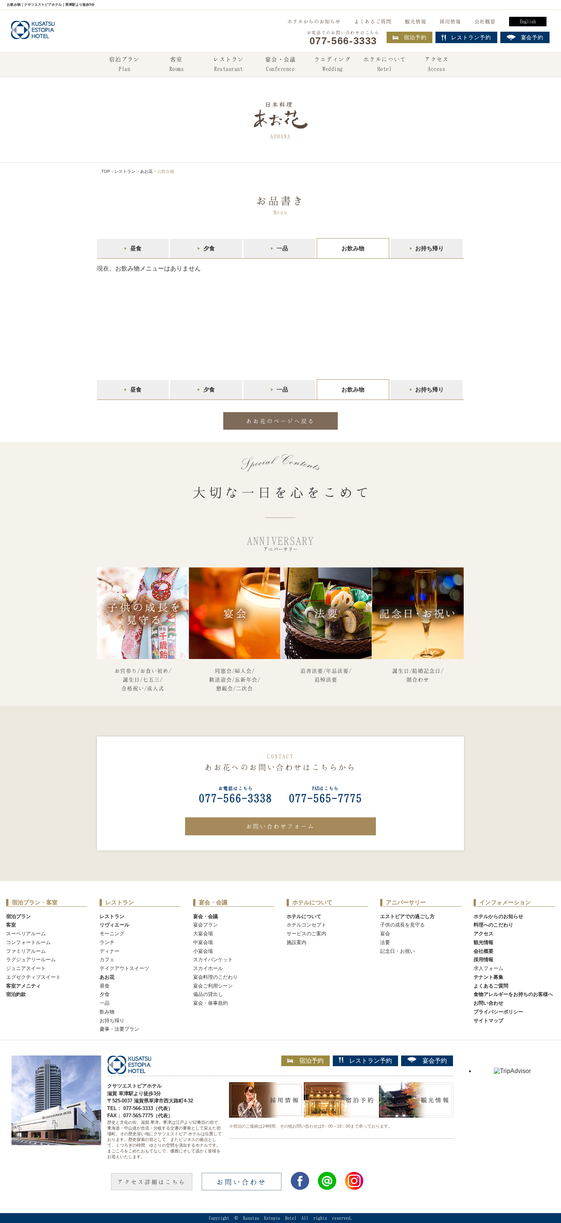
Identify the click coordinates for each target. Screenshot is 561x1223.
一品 (282, 248)
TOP (105, 171)
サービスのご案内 (306, 933)
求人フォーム (488, 968)
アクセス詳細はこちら (151, 1182)
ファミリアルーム (26, 951)
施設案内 (296, 942)
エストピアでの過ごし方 (407, 916)
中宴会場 (203, 942)
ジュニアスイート (26, 968)
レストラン (228, 64)
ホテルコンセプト (306, 925)
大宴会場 (203, 933)
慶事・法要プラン (119, 1029)
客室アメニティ (23, 986)
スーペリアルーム (26, 933)
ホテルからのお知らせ (314, 21)
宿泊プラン (124, 64)
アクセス (436, 64)
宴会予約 (434, 1060)
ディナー (109, 951)
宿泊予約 (415, 37)
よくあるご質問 (373, 21)
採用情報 (450, 21)
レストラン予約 (370, 1060)
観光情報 (415, 21)
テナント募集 (488, 977)
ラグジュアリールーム (31, 959)
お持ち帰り (429, 248)
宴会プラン (205, 925)
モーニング (112, 933)
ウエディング (332, 64)
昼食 (136, 248)
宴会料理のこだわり (215, 977)
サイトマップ (488, 1020)
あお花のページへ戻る (280, 421)
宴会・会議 (280, 64)
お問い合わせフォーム (280, 826)
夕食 (209, 248)
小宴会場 (203, 951)
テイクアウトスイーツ (124, 968)
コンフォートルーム (28, 942)
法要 (385, 942)
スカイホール (208, 968)
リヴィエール (114, 925)
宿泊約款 (16, 994)
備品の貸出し (208, 994)
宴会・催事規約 (210, 1003)
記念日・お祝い (397, 951)
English (528, 21)
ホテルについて (384, 64)
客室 (176, 64)
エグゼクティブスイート (33, 977)
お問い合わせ (488, 1003)
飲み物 (107, 1012)
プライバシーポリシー (498, 1012)
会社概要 (485, 21)
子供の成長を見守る (402, 925)
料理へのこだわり (493, 925)
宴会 (385, 933)
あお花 (146, 171)
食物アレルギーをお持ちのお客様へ (513, 994)
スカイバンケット (213, 959)
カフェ (107, 959)
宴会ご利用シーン (213, 986)
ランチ (107, 942)
